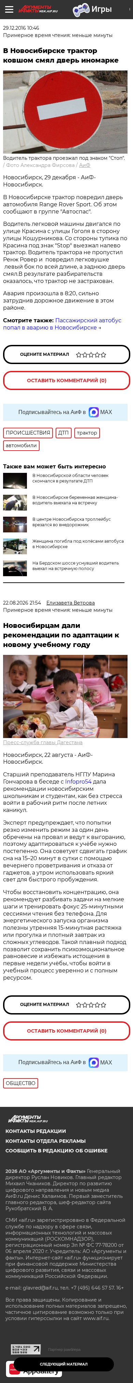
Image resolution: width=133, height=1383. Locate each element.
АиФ (84, 165)
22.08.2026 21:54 (22, 603)
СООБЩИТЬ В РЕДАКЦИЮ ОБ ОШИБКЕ (56, 1151)
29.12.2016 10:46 (21, 28)
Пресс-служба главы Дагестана (43, 742)
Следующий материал (64, 1364)
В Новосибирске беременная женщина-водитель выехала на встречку (75, 500)
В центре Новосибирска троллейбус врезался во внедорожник (71, 522)
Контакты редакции (35, 1131)
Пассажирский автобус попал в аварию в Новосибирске (62, 324)
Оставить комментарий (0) (66, 380)
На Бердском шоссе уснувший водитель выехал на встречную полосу (75, 565)
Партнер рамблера (64, 1349)
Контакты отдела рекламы (45, 1141)
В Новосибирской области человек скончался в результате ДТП (70, 478)
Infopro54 (78, 781)
